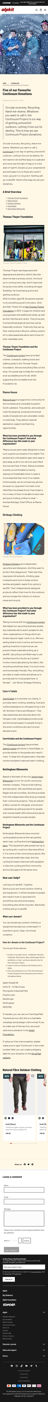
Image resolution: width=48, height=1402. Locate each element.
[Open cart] (41, 10)
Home (4, 83)
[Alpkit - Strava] (36, 1366)
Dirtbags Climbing (14, 203)
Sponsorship (7, 1333)
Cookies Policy (17, 1274)
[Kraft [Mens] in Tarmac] (12, 1118)
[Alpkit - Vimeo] (31, 1366)
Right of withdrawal (24, 1381)
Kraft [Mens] (11, 1124)
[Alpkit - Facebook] (12, 1366)
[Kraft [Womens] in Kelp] (39, 1118)
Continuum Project (9, 1325)
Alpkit (5, 1291)
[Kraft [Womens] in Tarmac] (43, 1118)
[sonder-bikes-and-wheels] (7, 3)
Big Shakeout (8, 1295)
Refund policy (7, 1339)
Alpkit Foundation (9, 1300)
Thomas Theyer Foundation (18, 198)
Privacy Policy (8, 1274)
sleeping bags (9, 748)
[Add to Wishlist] (32, 1076)
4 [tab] (18, 1143)
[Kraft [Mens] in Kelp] (5, 1118)
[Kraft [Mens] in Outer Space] (9, 1118)
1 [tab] (11, 1143)
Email (6, 1197)
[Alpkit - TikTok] (21, 1366)
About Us (6, 1328)
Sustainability (7, 1319)
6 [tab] (22, 1143)
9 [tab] (29, 1143)
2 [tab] (13, 1143)
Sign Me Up (9, 1279)
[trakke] (15, 3)
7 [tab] (25, 1143)
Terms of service (8, 1336)
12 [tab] (36, 1143)
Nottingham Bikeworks (16, 209)
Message (7, 1209)
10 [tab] (31, 1143)
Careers (5, 1330)
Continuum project (16, 355)
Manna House (13, 201)
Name (6, 1185)
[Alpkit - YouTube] (26, 1366)
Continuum (8, 151)
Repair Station (8, 1322)
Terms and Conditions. (36, 1271)
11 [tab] (34, 1143)
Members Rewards (9, 1317)
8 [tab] (27, 1143)
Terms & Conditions (24, 1370)
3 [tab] (16, 1143)
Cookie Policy (24, 1377)
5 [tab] (20, 1143)
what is (6, 1240)
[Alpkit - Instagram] (17, 1366)
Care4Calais (12, 206)
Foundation (15, 83)
